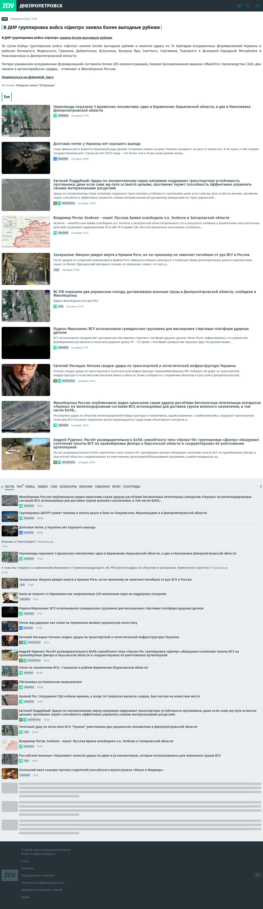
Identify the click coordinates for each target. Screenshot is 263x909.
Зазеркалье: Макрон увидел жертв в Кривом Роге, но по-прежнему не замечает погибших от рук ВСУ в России (151, 254)
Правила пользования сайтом (41, 890)
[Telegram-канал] (239, 6)
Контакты (27, 868)
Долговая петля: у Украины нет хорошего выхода (97, 143)
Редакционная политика (37, 875)
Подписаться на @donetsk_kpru (28, 77)
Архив (25, 897)
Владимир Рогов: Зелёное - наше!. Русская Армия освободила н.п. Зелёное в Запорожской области (141, 217)
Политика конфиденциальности (42, 883)
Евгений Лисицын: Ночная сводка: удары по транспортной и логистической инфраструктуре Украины (144, 366)
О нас (25, 861)
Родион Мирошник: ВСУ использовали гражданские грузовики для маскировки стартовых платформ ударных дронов (151, 331)
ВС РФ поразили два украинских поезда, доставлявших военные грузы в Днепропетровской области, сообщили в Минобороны (154, 293)
